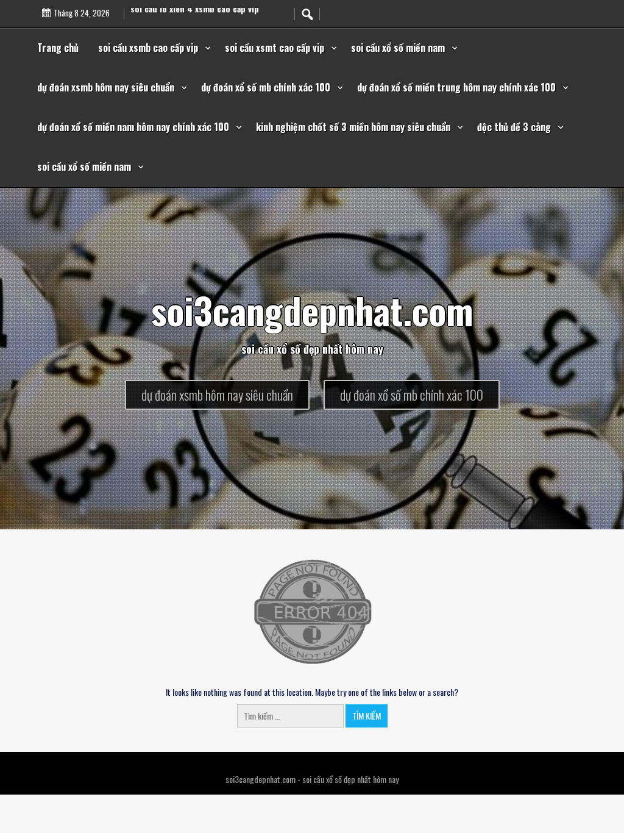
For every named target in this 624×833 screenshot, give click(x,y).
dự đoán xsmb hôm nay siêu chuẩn (105, 87)
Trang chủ (58, 47)
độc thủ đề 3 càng (514, 127)
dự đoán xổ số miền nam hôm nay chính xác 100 (133, 127)
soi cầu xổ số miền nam (398, 47)
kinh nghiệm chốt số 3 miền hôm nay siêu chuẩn (353, 127)
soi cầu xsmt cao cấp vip (274, 47)
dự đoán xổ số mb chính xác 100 (265, 87)
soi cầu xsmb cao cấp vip (148, 47)
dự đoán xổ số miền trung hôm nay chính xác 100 (456, 87)
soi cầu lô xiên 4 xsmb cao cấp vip (194, 13)
